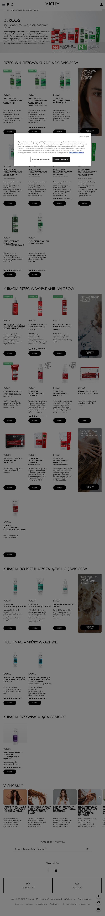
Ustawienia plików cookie (41, 159)
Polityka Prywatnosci (76, 152)
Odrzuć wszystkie (84, 136)
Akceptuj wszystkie (61, 159)
